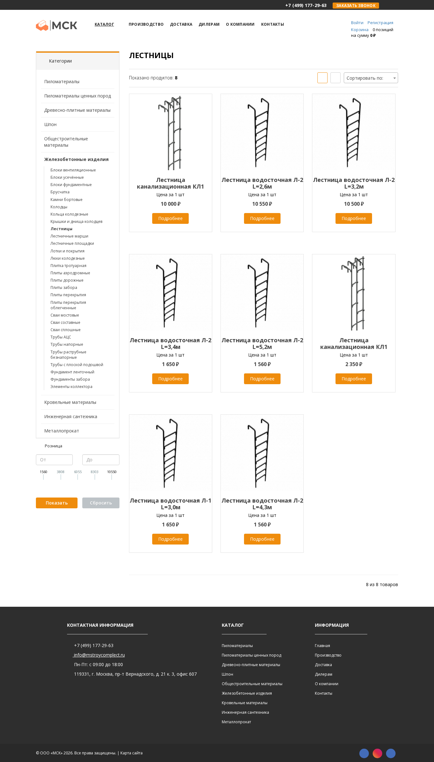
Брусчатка (60, 192)
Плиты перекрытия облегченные (68, 305)
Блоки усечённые (67, 177)
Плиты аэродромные (70, 273)
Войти (357, 22)
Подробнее (170, 218)
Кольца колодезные (69, 214)
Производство (328, 655)
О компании (326, 683)
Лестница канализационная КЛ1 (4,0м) (353, 346)
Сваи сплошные (66, 329)
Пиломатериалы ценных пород (77, 96)
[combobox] (371, 77)
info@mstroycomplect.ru (99, 655)
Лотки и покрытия (68, 251)
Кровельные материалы (70, 402)
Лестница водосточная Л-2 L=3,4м (170, 343)
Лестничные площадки (72, 243)
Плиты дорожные (67, 280)
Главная (322, 645)
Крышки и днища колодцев (76, 221)
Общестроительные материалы (66, 142)
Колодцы (59, 207)
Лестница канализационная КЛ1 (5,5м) (170, 186)
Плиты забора (64, 287)
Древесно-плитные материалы (77, 110)
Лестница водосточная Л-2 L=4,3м (262, 504)
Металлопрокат (61, 431)
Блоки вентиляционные (73, 170)
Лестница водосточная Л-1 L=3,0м (170, 504)
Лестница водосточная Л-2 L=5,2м (262, 343)
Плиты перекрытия (68, 294)
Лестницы (61, 228)
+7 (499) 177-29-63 (93, 645)
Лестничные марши (69, 236)
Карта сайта (131, 753)
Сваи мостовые (65, 315)
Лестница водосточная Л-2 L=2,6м (262, 183)
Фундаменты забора (70, 379)
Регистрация (380, 22)
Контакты (323, 693)
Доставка (323, 664)
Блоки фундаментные (71, 184)
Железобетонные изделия (76, 159)
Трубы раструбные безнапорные (68, 354)
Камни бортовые (67, 199)
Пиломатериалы (61, 81)
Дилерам (323, 674)
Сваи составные (65, 322)
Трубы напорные (67, 344)
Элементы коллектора (71, 386)
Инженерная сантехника (70, 416)
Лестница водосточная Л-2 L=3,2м (354, 183)
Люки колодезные (68, 258)
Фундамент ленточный (72, 372)
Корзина (360, 29)
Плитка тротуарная (68, 265)
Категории (60, 61)
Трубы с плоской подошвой (77, 364)
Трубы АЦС (61, 337)
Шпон (50, 124)
